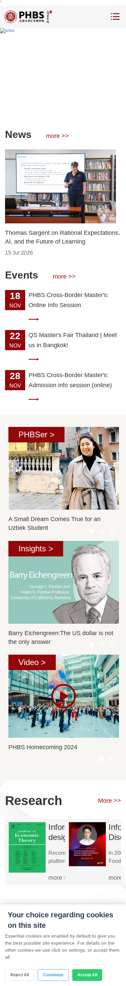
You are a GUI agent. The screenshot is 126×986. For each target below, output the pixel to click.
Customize (53, 975)
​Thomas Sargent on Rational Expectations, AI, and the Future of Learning (62, 237)
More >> (109, 800)
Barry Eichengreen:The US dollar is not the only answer (60, 637)
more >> (57, 136)
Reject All (19, 975)
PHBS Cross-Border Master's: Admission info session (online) (70, 380)
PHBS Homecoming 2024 (42, 747)
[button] (48, 109)
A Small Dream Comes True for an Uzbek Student (54, 523)
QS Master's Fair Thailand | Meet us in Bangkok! (73, 340)
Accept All (87, 975)
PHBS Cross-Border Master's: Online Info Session (69, 300)
